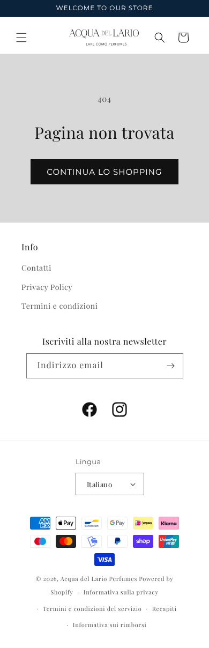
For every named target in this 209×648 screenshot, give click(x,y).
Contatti (36, 268)
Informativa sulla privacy (121, 592)
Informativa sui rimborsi (110, 625)
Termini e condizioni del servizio (92, 609)
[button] (21, 37)
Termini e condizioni (59, 306)
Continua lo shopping (104, 172)
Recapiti (164, 609)
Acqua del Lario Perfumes (99, 579)
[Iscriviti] (171, 365)
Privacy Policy (46, 287)
